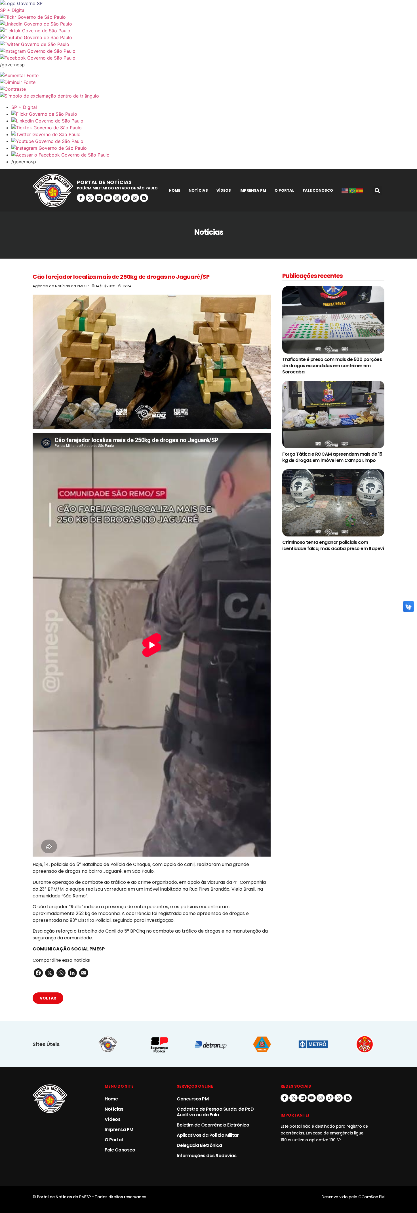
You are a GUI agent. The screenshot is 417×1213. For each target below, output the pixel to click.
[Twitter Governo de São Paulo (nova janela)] (208, 44)
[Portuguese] (352, 190)
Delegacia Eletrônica (199, 1145)
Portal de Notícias (104, 182)
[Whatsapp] (135, 198)
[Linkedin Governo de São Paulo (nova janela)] (208, 23)
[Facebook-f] (81, 198)
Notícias (198, 190)
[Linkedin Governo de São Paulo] (214, 120)
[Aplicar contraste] (208, 89)
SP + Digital (13, 10)
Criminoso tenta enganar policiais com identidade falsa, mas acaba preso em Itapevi (333, 545)
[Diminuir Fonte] (208, 82)
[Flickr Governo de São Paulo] (214, 114)
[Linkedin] (99, 198)
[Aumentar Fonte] (208, 75)
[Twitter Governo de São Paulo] (214, 134)
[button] (377, 190)
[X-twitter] (90, 198)
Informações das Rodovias (206, 1155)
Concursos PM (192, 1099)
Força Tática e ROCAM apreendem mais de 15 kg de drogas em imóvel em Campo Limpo (332, 457)
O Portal (284, 190)
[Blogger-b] (144, 198)
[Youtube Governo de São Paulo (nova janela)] (208, 37)
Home (174, 190)
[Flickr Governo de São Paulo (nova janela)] (208, 17)
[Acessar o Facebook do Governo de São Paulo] (214, 154)
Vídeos (223, 190)
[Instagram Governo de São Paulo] (208, 51)
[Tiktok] (126, 198)
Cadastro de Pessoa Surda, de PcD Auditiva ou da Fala (215, 1112)
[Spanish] (360, 190)
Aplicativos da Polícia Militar (208, 1135)
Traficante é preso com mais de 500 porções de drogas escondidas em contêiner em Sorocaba (332, 365)
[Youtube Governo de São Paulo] (214, 141)
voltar (48, 998)
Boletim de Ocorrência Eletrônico (213, 1125)
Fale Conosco (318, 190)
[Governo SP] (208, 3)
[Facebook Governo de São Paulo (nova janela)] (208, 57)
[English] (345, 190)
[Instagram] (117, 198)
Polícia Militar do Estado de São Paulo (117, 188)
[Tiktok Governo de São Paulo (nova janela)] (208, 30)
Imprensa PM (252, 190)
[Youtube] (108, 198)
